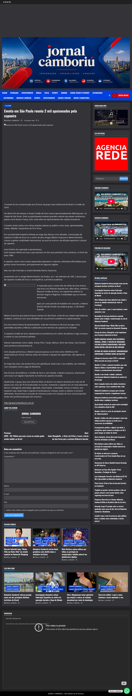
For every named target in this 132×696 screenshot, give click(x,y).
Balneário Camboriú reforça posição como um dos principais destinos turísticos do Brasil (111, 284)
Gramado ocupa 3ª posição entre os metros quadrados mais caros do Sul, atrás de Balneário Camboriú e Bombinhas (111, 509)
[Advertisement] (66, 21)
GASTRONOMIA (8, 98)
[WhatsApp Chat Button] (127, 691)
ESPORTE (55, 93)
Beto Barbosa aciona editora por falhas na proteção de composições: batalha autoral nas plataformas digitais (74, 553)
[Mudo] (122, 209)
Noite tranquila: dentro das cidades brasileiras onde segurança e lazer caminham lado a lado (110, 385)
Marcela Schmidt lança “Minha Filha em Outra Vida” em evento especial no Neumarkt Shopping (16, 552)
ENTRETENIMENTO (27, 93)
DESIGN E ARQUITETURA (81, 98)
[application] (111, 201)
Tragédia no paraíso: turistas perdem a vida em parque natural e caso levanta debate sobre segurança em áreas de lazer (110, 493)
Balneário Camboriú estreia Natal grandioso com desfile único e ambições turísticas (45, 552)
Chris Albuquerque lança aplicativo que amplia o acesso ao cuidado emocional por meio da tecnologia (111, 302)
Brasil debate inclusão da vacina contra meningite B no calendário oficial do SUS (111, 405)
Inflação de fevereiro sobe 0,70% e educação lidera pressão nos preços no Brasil (110, 359)
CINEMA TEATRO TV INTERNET (79, 93)
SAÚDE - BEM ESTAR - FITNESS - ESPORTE (50, 589)
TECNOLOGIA (14, 93)
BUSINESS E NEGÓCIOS (23, 98)
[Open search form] (109, 95)
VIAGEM (4, 93)
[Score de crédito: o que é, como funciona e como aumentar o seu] (113, 582)
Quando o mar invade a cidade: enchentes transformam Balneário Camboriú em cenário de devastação (111, 377)
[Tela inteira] (125, 209)
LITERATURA (10, 541)
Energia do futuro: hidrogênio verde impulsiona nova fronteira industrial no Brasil (110, 333)
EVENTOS (38, 541)
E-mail (6, 494)
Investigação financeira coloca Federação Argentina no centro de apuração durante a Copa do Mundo (111, 293)
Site (5, 502)
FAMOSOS (64, 93)
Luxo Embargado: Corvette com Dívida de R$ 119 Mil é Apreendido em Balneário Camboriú (111, 477)
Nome (6, 486)
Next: (68, 436)
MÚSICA (38, 93)
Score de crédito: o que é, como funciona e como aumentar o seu (110, 596)
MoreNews (68, 693)
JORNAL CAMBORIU (12, 120)
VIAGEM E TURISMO (64, 98)
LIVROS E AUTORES (12, 544)
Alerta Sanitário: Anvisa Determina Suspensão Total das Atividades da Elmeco (110, 438)
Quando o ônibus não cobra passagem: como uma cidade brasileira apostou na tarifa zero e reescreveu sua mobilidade (111, 421)
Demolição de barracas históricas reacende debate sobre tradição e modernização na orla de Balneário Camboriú (111, 319)
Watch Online (123, 95)
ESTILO (46, 93)
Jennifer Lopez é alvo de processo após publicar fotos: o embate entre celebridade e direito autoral (111, 518)
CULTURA (8, 106)
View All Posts (29, 422)
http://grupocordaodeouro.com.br (19, 403)
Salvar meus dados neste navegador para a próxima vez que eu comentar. (35, 510)
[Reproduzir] (97, 209)
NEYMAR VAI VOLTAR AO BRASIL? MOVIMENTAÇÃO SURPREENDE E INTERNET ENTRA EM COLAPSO (111, 352)
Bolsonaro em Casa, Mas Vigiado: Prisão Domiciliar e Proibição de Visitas (108, 471)
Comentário (9, 456)
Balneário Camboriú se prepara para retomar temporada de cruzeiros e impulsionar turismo (110, 392)
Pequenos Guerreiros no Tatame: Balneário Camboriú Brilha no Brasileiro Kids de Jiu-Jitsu (110, 500)
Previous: (24, 436)
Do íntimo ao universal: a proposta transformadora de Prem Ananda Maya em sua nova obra (110, 456)
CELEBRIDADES (97, 93)
